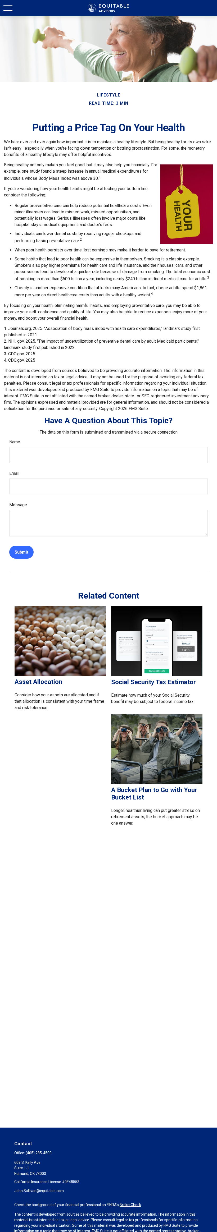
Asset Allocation (38, 682)
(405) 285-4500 (39, 1153)
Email (14, 473)
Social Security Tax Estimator (153, 682)
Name (14, 441)
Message (18, 504)
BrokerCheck (130, 1205)
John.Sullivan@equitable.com (39, 1191)
